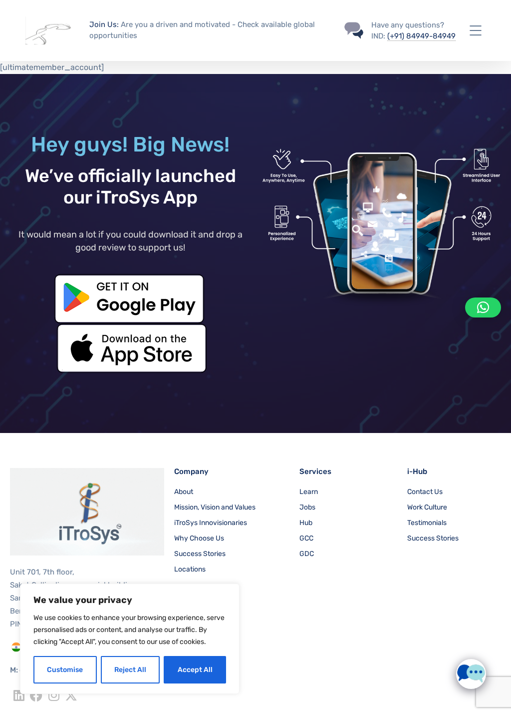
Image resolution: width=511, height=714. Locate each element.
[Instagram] (53, 695)
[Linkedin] (18, 695)
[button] (483, 308)
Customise (65, 670)
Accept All (195, 670)
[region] (130, 639)
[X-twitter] (71, 695)
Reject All (130, 670)
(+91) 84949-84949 (421, 36)
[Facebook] (36, 695)
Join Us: (104, 24)
